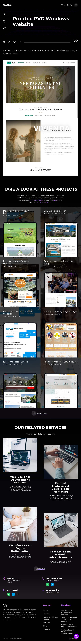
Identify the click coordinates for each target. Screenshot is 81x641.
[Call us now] (71, 5)
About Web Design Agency (50, 618)
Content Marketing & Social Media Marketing (69, 619)
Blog (45, 626)
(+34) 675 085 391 (53, 580)
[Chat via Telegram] (52, 584)
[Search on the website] (68, 5)
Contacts (46, 629)
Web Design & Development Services (66, 612)
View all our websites (40, 413)
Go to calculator (52, 592)
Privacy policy (73, 638)
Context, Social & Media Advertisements (67, 632)
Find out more (40, 568)
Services (46, 614)
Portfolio (46, 622)
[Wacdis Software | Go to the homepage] (5, 605)
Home (45, 610)
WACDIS (7, 5)
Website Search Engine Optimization (69, 625)
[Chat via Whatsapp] (47, 584)
